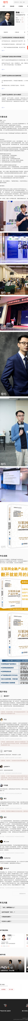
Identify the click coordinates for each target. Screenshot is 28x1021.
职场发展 (12, 6)
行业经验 (21, 6)
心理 (4, 6)
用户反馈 (11, 989)
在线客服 (3, 989)
